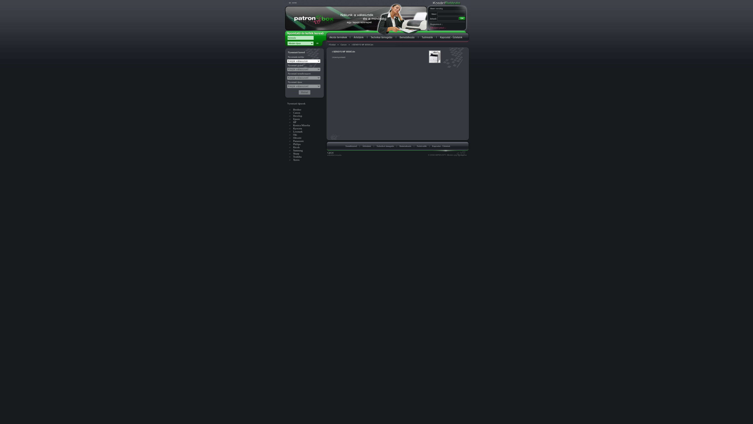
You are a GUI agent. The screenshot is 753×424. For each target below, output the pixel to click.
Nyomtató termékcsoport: (299, 73)
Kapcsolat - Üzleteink (441, 146)
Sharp (296, 153)
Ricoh (296, 147)
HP (294, 122)
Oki (295, 134)
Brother (297, 109)
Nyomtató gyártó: (296, 65)
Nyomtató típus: (295, 82)
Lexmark (298, 131)
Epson (296, 119)
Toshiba (297, 156)
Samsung (298, 150)
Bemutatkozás (405, 146)
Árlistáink (366, 146)
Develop (297, 115)
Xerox (296, 159)
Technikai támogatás (385, 146)
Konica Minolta (301, 125)
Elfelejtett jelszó (438, 28)
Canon (344, 45)
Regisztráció (436, 24)
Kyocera (297, 128)
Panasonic (298, 141)
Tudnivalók (422, 146)
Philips (297, 144)
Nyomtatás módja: (296, 57)
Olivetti (297, 137)
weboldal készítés (334, 155)
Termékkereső (351, 146)
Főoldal (332, 45)
